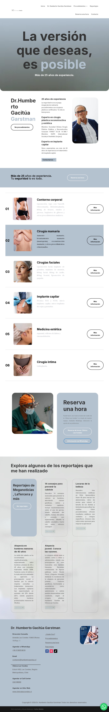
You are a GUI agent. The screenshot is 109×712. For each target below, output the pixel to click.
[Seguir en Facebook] (47, 651)
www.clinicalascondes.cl (22, 692)
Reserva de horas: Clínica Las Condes (77, 431)
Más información (95, 209)
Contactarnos (48, 160)
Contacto (94, 14)
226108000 (16, 682)
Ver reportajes (22, 506)
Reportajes (94, 6)
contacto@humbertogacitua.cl (24, 660)
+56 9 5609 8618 (18, 650)
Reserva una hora (82, 14)
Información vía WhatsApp (77, 441)
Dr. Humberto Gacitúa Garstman (59, 6)
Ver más (49, 531)
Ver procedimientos (22, 127)
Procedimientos (79, 6)
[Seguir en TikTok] (55, 651)
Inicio (43, 6)
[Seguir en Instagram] (51, 651)
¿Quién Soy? (50, 634)
